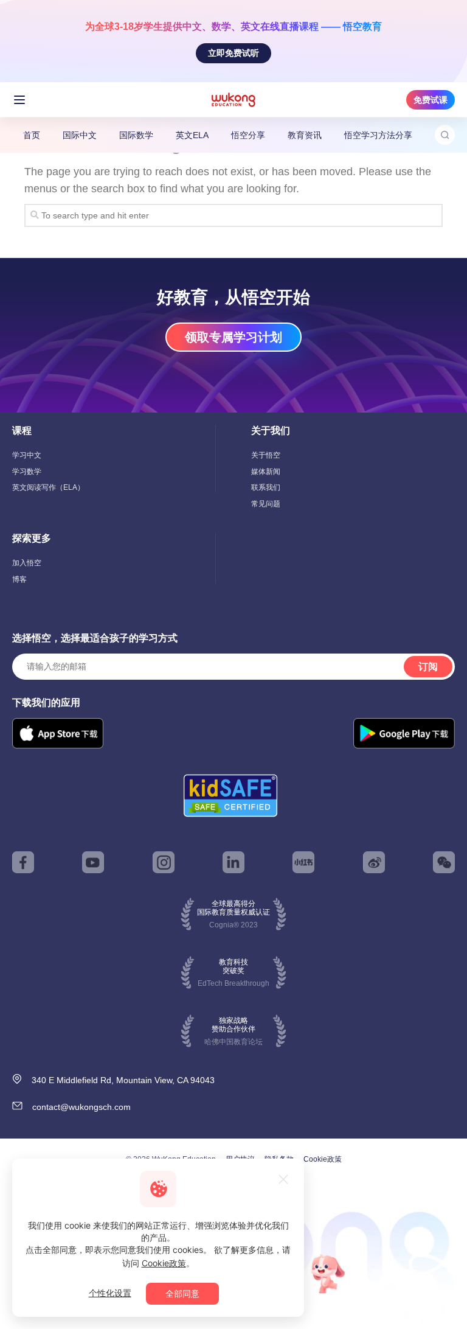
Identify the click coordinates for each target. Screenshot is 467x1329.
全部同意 (182, 1293)
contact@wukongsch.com (81, 1107)
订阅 (428, 666)
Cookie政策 (322, 1159)
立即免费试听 (233, 53)
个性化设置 (110, 1293)
